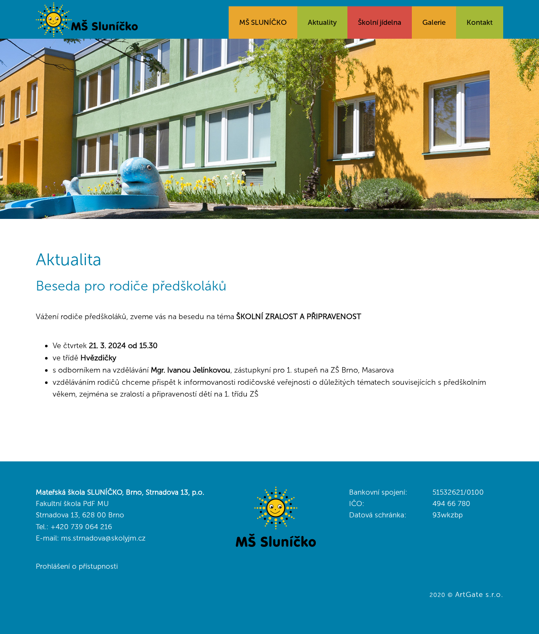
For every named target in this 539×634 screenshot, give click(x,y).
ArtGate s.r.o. (479, 594)
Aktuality (322, 22)
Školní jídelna (379, 22)
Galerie (434, 22)
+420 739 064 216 (81, 526)
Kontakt (480, 22)
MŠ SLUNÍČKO (263, 22)
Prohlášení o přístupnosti (77, 566)
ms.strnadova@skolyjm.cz (103, 538)
